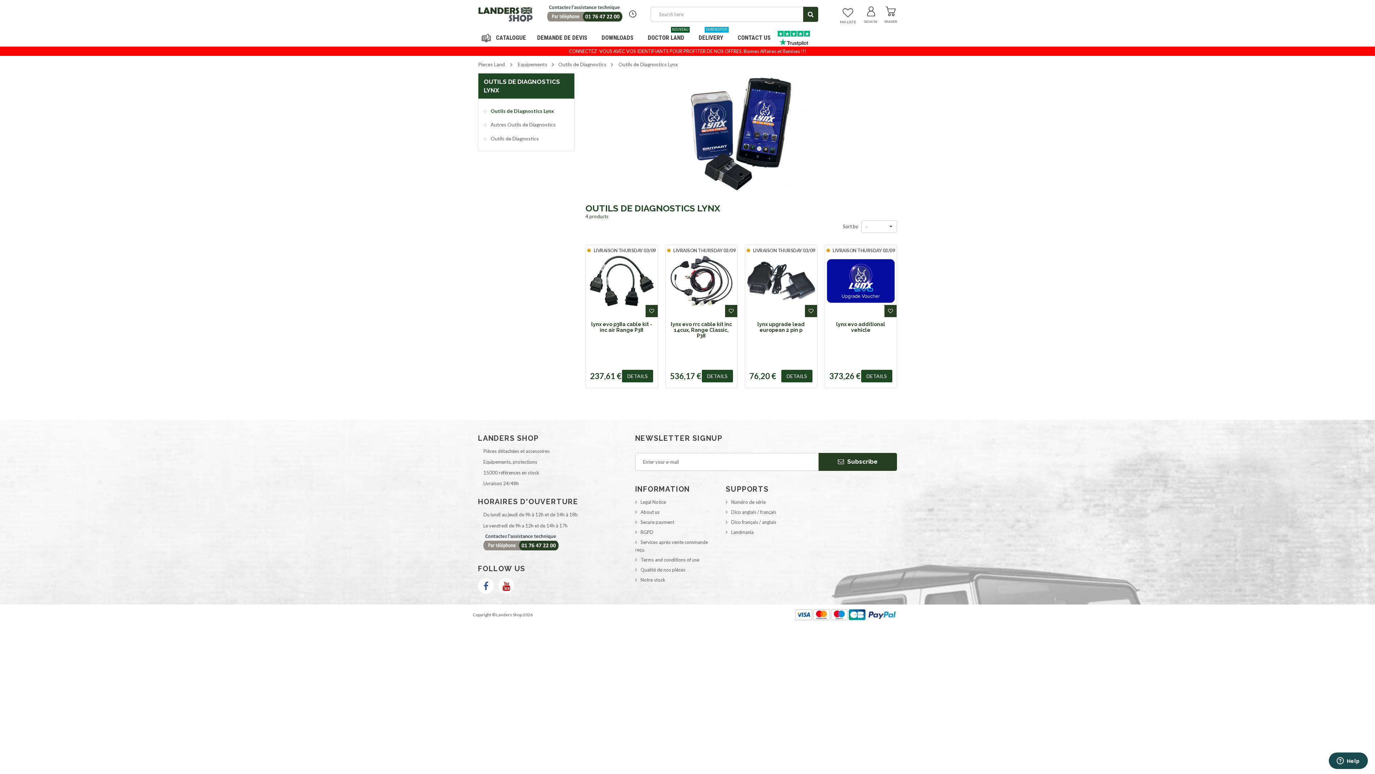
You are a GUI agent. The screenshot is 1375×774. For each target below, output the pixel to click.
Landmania (742, 532)
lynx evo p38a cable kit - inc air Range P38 (621, 327)
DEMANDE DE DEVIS (562, 37)
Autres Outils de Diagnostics (522, 124)
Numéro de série (748, 502)
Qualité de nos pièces (663, 570)
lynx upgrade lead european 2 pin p (781, 327)
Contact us (754, 37)
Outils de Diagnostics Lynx (521, 111)
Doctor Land (668, 35)
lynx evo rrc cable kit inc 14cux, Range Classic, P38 (701, 330)
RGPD (647, 532)
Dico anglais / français (753, 512)
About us (650, 512)
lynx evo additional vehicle (860, 327)
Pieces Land (491, 64)
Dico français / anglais (753, 522)
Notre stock (653, 580)
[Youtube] (506, 586)
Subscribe (862, 461)
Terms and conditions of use (670, 560)
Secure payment (657, 522)
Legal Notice (653, 502)
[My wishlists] (848, 13)
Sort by (850, 226)
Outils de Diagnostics (514, 138)
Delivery (713, 35)
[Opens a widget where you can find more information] (1348, 761)
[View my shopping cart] (890, 10)
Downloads (617, 37)
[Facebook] (486, 586)
